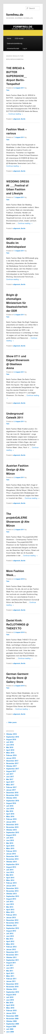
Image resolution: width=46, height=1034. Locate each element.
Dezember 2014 (12, 856)
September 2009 (12, 1024)
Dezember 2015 (12, 824)
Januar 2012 (11, 949)
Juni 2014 (10, 872)
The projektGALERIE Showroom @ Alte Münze (17, 519)
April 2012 (10, 941)
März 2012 (10, 944)
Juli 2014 (9, 869)
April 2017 (10, 782)
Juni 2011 (10, 968)
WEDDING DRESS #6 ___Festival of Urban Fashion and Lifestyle (17, 187)
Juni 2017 (10, 776)
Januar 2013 (11, 917)
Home (9, 38)
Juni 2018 (10, 744)
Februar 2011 (11, 978)
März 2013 (10, 912)
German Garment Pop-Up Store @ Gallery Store (17, 678)
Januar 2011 (11, 981)
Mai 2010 (9, 1002)
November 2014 (12, 859)
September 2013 (12, 896)
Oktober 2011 (11, 957)
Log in (25, 48)
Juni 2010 (10, 1000)
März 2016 (10, 816)
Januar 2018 (11, 758)
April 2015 (10, 846)
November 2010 (12, 986)
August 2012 (11, 931)
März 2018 (10, 752)
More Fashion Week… (15, 573)
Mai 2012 (9, 938)
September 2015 (12, 832)
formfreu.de (14, 14)
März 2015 (10, 848)
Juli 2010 (9, 997)
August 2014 (11, 867)
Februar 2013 (11, 915)
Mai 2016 (9, 811)
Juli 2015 (9, 837)
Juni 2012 (10, 936)
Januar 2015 (11, 853)
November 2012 (12, 923)
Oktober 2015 (11, 830)
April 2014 (10, 877)
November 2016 (12, 795)
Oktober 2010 (11, 989)
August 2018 (11, 739)
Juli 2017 (9, 774)
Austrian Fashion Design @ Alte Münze (17, 469)
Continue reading (15, 114)
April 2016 (10, 814)
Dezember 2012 (12, 920)
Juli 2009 (9, 1029)
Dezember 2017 (12, 760)
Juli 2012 (9, 933)
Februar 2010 (11, 1010)
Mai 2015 (9, 843)
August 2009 (11, 1026)
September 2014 (12, 864)
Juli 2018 (9, 742)
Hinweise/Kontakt (13, 48)
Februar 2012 (11, 946)
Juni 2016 (10, 808)
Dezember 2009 (12, 1016)
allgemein (16, 119)
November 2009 (12, 1018)
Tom (7, 90)
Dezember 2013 (12, 888)
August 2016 (11, 803)
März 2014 (10, 880)
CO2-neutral (19, 38)
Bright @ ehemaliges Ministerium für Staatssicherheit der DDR (16, 303)
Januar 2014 (11, 885)
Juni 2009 (10, 1031)
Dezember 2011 (12, 952)
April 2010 (10, 1005)
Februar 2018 (11, 755)
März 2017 (10, 784)
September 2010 (12, 992)
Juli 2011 (9, 965)
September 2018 (12, 737)
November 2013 (12, 891)
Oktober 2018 (11, 734)
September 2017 (12, 768)
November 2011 (12, 954)
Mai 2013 (9, 907)
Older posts (11, 722)
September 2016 (12, 800)
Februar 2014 (11, 883)
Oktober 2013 (11, 893)
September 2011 (12, 960)
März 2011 (10, 976)
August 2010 (11, 994)
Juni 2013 (10, 904)
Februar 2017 (11, 787)
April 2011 (10, 973)
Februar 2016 (11, 819)
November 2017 (12, 763)
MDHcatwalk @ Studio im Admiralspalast (16, 242)
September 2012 (12, 928)
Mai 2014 (9, 875)
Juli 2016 (9, 806)
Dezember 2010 (12, 984)
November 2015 (12, 827)
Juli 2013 (9, 901)
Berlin (23, 119)
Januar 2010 (11, 1013)
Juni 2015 (10, 840)
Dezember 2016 (12, 792)
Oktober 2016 (11, 798)
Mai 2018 (9, 747)
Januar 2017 (11, 790)
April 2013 (10, 909)
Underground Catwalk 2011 (14, 415)
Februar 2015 (11, 851)
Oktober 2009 (11, 1021)
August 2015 (11, 835)
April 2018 (10, 750)
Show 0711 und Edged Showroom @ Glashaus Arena (17, 362)
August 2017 (11, 771)
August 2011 (11, 962)
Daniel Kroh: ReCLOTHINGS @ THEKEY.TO (17, 624)
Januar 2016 (11, 822)
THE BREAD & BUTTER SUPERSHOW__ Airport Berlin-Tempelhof (16, 76)
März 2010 (10, 1008)
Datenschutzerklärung (14, 43)
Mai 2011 (9, 970)
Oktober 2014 (11, 861)
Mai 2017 (9, 779)
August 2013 (11, 899)
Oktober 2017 (11, 766)
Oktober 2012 (11, 925)
